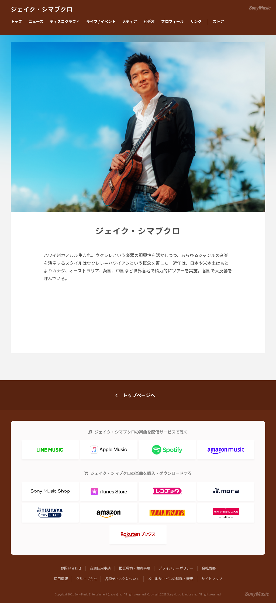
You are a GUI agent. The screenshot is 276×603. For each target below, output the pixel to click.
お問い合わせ (71, 568)
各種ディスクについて (122, 578)
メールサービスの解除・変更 (170, 578)
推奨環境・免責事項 (134, 568)
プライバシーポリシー (176, 568)
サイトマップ (211, 578)
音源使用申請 (100, 568)
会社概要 (209, 568)
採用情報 (61, 578)
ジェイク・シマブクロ (42, 9)
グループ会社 (86, 578)
